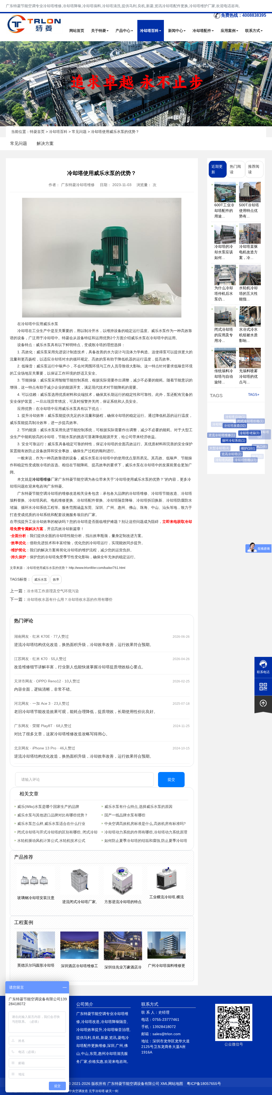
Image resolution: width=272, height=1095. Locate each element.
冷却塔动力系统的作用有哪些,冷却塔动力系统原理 (145, 832)
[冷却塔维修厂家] (136, 83)
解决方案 (45, 143)
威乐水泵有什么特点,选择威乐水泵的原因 (138, 806)
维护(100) (243, 448)
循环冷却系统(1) (228, 440)
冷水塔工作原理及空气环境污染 (53, 591)
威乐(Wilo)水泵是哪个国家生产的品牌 (48, 806)
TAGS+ (254, 395)
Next (5, 83)
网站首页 (76, 30)
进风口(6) (256, 446)
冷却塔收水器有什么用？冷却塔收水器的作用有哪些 (69, 599)
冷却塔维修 (41, 479)
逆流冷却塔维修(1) (219, 435)
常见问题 (79, 131)
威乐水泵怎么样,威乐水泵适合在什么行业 (51, 823)
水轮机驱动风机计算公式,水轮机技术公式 (51, 840)
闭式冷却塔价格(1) (247, 421)
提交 (171, 779)
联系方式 (252, 30)
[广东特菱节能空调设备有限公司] (34, 30)
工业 (36, 331)
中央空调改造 (78, 1091)
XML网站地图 (171, 1083)
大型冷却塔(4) (218, 448)
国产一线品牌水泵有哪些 (124, 815)
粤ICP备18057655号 (204, 1083)
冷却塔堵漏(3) (244, 433)
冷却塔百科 (149, 30)
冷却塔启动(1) (234, 417)
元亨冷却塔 (97, 1091)
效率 (56, 579)
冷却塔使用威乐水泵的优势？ (47, 568)
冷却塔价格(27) (242, 460)
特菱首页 (37, 131)
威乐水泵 (40, 579)
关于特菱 (98, 30)
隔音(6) (256, 456)
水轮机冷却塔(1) (258, 434)
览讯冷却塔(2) (228, 454)
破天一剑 (111, 1091)
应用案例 (228, 30)
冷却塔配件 (202, 30)
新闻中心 (175, 30)
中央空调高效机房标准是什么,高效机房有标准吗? (145, 823)
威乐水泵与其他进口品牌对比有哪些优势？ (52, 815)
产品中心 (123, 30)
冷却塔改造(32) (230, 425)
